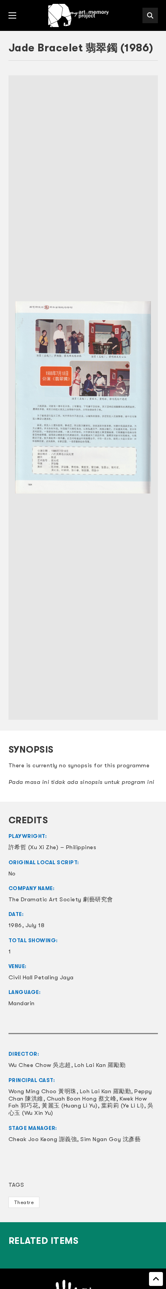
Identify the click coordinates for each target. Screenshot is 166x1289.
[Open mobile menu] (12, 15)
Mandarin (21, 1003)
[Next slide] (148, 397)
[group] (83, 397)
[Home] (79, 15)
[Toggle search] (150, 15)
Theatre (24, 1202)
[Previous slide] (18, 397)
